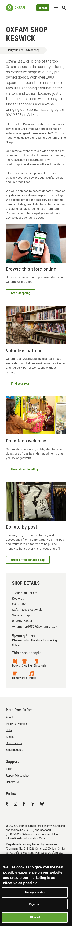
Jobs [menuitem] (9, 730)
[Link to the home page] (15, 7)
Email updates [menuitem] (14, 749)
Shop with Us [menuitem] (14, 743)
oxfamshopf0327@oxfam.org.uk (34, 626)
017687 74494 (22, 621)
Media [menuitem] (10, 736)
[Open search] (64, 8)
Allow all (35, 917)
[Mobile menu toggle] (56, 8)
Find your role (20, 383)
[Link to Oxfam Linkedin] (33, 803)
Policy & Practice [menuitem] (16, 724)
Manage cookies (35, 892)
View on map (21, 615)
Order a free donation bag (28, 560)
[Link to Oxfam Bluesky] (42, 804)
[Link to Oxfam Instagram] (15, 803)
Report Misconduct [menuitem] (17, 775)
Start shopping (20, 293)
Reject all (34, 904)
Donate (42, 7)
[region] (36, 890)
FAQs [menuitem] (9, 769)
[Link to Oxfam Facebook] (24, 803)
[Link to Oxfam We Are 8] (8, 803)
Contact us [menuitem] (12, 782)
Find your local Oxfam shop (23, 50)
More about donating (24, 469)
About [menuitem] (9, 717)
